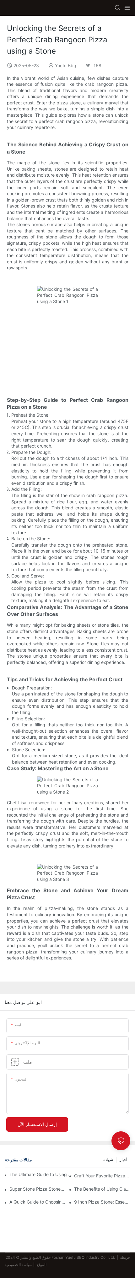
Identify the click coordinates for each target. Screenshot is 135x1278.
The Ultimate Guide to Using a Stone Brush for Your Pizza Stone (40, 1174)
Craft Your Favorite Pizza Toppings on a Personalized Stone (102, 1175)
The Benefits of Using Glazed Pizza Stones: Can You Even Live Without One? (102, 1189)
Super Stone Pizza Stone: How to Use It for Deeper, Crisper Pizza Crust (37, 1189)
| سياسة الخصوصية (26, 1264)
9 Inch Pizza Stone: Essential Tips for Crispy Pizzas (102, 1202)
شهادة (108, 1159)
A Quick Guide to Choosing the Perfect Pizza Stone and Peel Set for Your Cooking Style (37, 1202)
